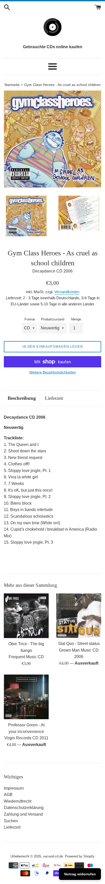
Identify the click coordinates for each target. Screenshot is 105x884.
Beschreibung (22, 398)
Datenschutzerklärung (24, 807)
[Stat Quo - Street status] (78, 615)
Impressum (14, 788)
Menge (76, 319)
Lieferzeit (54, 398)
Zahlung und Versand (23, 814)
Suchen (11, 821)
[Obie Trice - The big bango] (26, 615)
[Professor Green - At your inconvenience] (26, 697)
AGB (8, 794)
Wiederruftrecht (17, 801)
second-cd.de (53, 856)
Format (29, 319)
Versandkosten (66, 292)
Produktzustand (52, 319)
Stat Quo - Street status (79, 643)
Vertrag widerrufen (80, 874)
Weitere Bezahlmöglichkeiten (52, 372)
